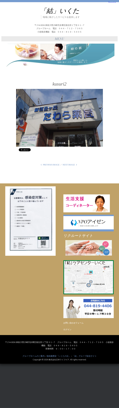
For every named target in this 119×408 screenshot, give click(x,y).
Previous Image (51, 165)
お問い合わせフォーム (73, 322)
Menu (59, 39)
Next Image (69, 165)
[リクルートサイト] (88, 248)
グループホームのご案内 (33, 356)
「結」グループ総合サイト (85, 356)
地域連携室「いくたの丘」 (58, 356)
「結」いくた (59, 10)
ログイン (67, 329)
